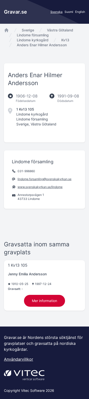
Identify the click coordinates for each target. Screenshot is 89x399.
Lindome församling (33, 35)
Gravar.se (15, 12)
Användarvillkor (18, 359)
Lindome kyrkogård (32, 40)
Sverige (28, 30)
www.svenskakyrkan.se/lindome (40, 187)
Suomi (69, 12)
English (80, 12)
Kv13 (65, 40)
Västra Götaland (60, 30)
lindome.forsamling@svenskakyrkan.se (44, 179)
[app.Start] (6, 30)
